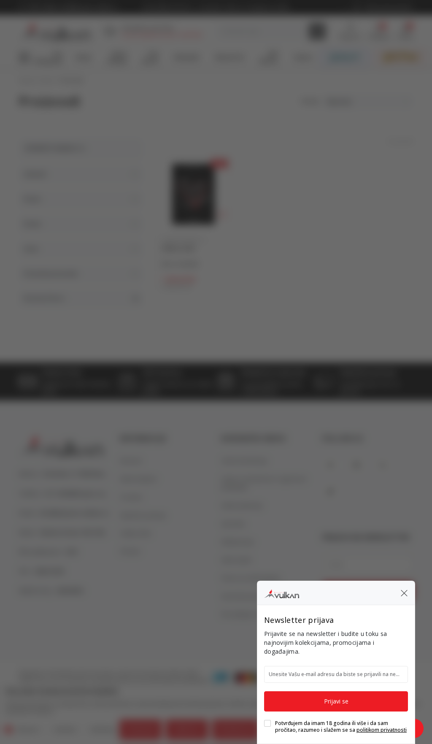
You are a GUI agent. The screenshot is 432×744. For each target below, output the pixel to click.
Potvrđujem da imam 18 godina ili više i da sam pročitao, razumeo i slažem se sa (341, 726)
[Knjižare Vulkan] (281, 592)
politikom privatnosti (381, 729)
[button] (404, 592)
